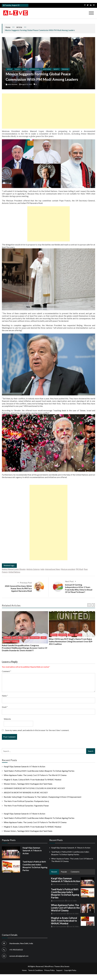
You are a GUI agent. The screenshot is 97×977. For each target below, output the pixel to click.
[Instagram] (93, 5)
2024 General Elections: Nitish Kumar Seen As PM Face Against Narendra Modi (18, 588)
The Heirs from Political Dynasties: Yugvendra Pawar (26, 805)
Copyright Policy (70, 970)
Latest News (47, 69)
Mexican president (68, 569)
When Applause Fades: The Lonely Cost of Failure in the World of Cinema (35, 775)
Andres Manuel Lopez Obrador (14, 569)
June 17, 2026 (72, 901)
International (35, 69)
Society (56, 69)
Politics (6, 641)
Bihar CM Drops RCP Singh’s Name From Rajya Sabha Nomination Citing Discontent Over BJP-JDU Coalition (71, 641)
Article (19, 27)
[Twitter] (87, 5)
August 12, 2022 (26, 84)
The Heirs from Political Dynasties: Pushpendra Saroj (26, 801)
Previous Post (26, 582)
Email (5, 707)
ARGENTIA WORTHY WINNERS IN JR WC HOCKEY (26, 792)
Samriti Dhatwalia (59, 901)
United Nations (14, 572)
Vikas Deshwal (12, 84)
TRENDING (65, 69)
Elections (62, 635)
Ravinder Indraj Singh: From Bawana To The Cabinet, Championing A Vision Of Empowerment (42, 797)
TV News (15, 641)
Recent (54, 872)
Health (17, 69)
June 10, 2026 (73, 913)
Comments (75, 872)
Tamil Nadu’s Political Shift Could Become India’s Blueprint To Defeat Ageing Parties (39, 771)
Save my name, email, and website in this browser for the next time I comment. (37, 730)
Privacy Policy (49, 970)
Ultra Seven (64, 966)
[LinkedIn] (90, 5)
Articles (7, 637)
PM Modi (79, 569)
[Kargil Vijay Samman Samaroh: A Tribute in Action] (11, 852)
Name (5, 696)
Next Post (69, 581)
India (25, 69)
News (43, 637)
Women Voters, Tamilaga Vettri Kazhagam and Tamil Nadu (28, 784)
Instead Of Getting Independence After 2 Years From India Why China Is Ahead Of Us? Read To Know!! (78, 588)
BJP (14, 637)
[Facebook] (84, 5)
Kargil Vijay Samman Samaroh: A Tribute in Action (24, 766)
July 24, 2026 (73, 884)
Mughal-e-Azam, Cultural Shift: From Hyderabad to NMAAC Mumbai (32, 779)
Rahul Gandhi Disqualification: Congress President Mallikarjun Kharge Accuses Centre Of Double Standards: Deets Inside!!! (24, 648)
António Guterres (33, 569)
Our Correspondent (59, 884)
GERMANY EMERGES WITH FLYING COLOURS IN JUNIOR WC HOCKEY (34, 788)
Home (7, 27)
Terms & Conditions (35, 970)
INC (20, 637)
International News (52, 569)
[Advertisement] (48, 111)
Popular (64, 872)
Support (59, 970)
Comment (6, 671)
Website (7, 719)
